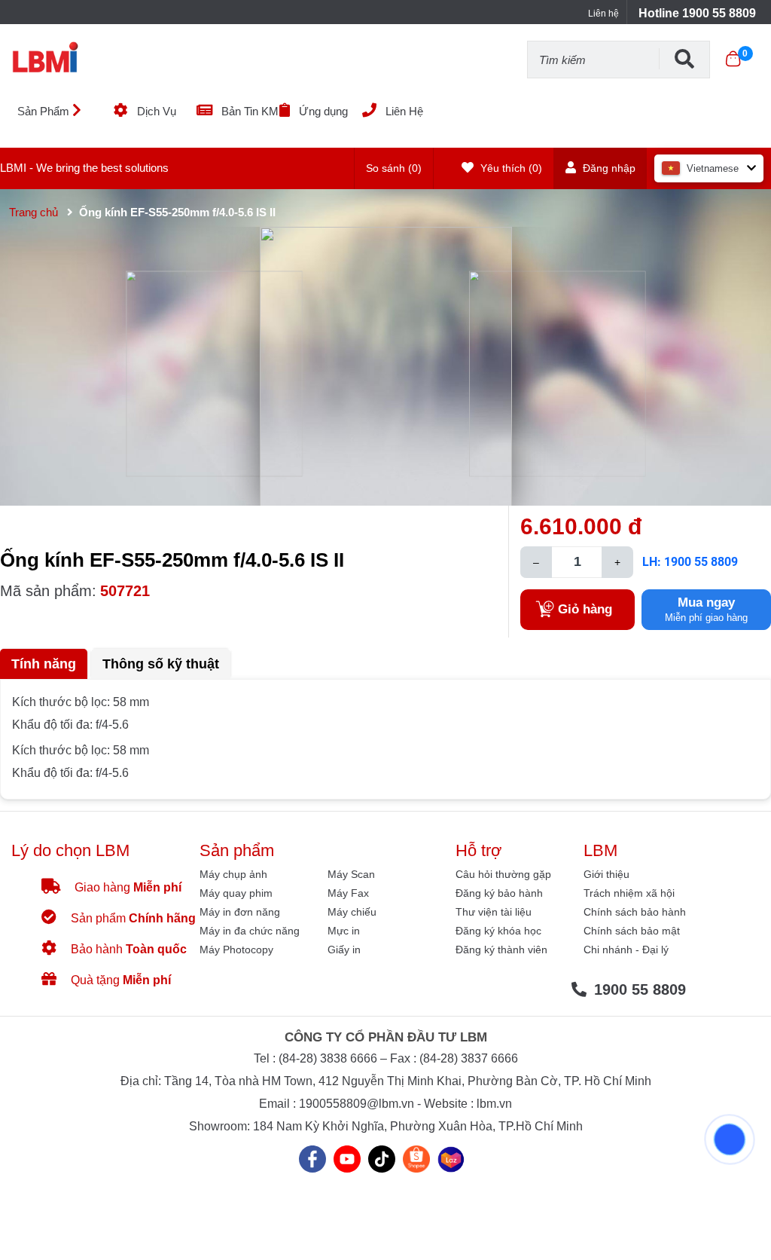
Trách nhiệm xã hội (629, 893)
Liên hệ (603, 13)
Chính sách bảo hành (635, 912)
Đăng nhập (607, 168)
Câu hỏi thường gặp (503, 874)
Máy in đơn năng (240, 912)
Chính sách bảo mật (632, 931)
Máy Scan (351, 874)
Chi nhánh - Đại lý (626, 949)
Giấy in (344, 949)
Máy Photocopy (236, 949)
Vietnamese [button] (713, 168)
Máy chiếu (352, 912)
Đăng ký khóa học (498, 931)
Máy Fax (348, 893)
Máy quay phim (236, 893)
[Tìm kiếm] (684, 58)
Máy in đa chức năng (250, 931)
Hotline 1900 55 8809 (697, 13)
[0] (733, 58)
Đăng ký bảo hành (499, 893)
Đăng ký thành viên (501, 949)
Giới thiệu (606, 874)
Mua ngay (706, 609)
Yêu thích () (509, 168)
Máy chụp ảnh (233, 874)
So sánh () (394, 168)
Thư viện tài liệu (494, 912)
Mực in (344, 931)
